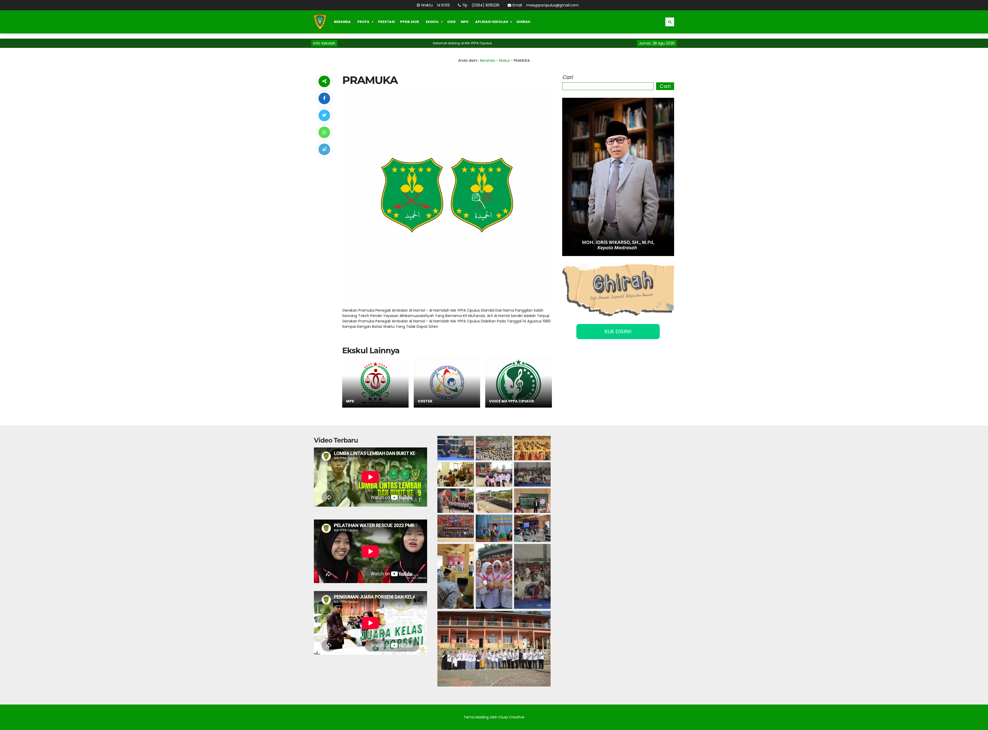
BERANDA (342, 21)
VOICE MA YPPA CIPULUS (511, 401)
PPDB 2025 (409, 21)
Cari (567, 77)
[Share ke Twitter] (324, 115)
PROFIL (363, 21)
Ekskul (504, 60)
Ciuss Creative (511, 717)
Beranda (487, 60)
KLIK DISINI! (618, 331)
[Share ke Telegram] (324, 149)
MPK (465, 21)
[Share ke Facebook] (324, 98)
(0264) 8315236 (485, 5)
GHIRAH (523, 21)
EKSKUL (432, 21)
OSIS (451, 21)
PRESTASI (386, 21)
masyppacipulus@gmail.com (551, 5)
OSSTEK (425, 401)
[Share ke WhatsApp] (324, 132)
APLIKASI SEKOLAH (491, 21)
